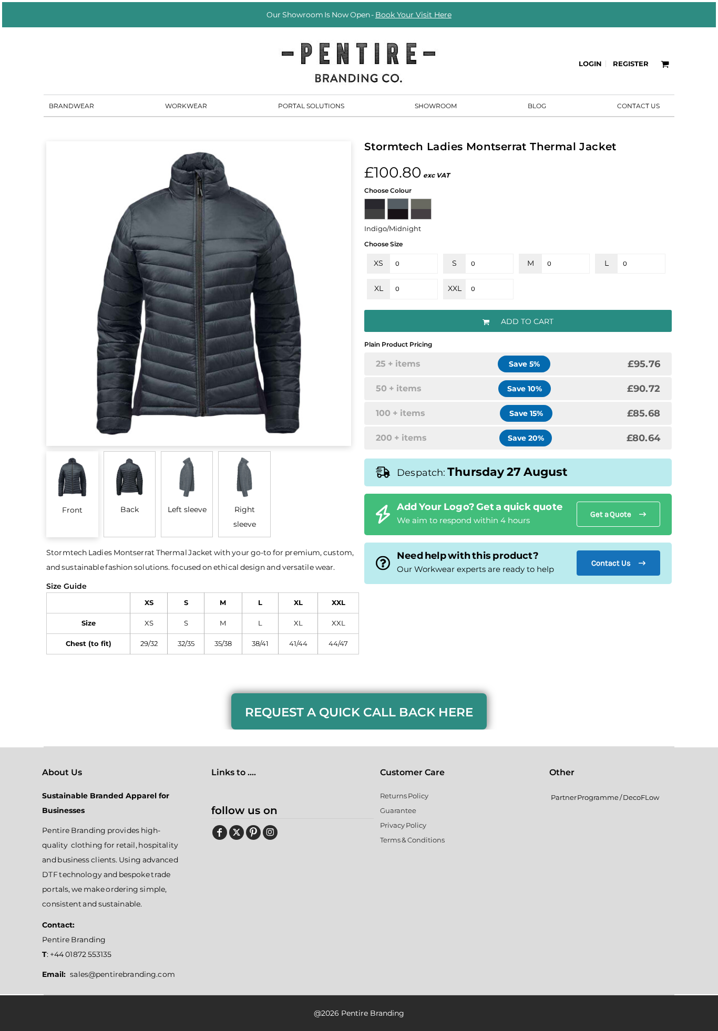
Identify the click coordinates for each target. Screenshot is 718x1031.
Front (72, 510)
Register (631, 63)
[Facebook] (219, 832)
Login (590, 63)
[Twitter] (236, 832)
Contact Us (611, 563)
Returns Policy (404, 796)
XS (378, 263)
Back (129, 509)
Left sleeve (187, 509)
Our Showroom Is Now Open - (359, 14)
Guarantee (398, 810)
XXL (454, 288)
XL (378, 288)
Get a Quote (610, 514)
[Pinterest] (253, 832)
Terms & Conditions (412, 840)
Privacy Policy (403, 825)
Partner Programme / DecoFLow (605, 797)
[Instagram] (270, 832)
